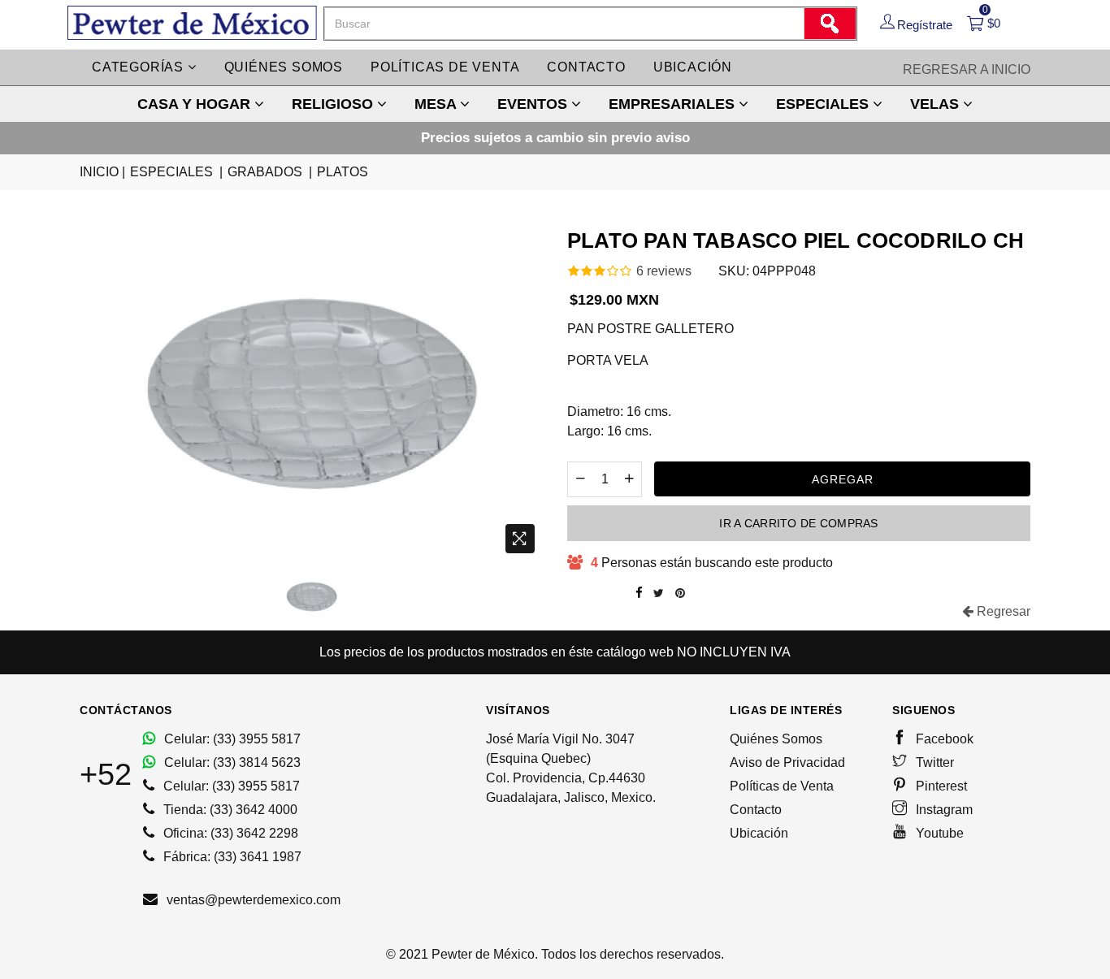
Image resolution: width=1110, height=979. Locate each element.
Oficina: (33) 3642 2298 (229, 833)
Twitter (933, 762)
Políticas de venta (445, 67)
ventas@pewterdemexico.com (251, 900)
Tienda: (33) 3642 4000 (228, 810)
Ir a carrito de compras (798, 523)
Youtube (938, 833)
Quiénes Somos (776, 739)
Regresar (1001, 611)
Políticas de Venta (782, 786)
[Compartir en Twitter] (658, 593)
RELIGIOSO (334, 104)
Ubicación (692, 67)
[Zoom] (520, 538)
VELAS (936, 104)
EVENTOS (534, 104)
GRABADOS (270, 172)
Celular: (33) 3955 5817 (231, 739)
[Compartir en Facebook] (639, 593)
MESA (437, 104)
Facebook (943, 739)
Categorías (140, 67)
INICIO (102, 172)
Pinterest (940, 786)
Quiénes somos (283, 67)
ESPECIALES (824, 104)
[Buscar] (829, 23)
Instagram (943, 810)
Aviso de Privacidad (787, 762)
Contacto (586, 67)
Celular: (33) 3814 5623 (231, 762)
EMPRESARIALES (674, 104)
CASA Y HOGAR (195, 104)
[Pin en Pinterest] (680, 593)
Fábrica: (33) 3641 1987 (230, 857)
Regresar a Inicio (966, 69)
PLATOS (342, 172)
